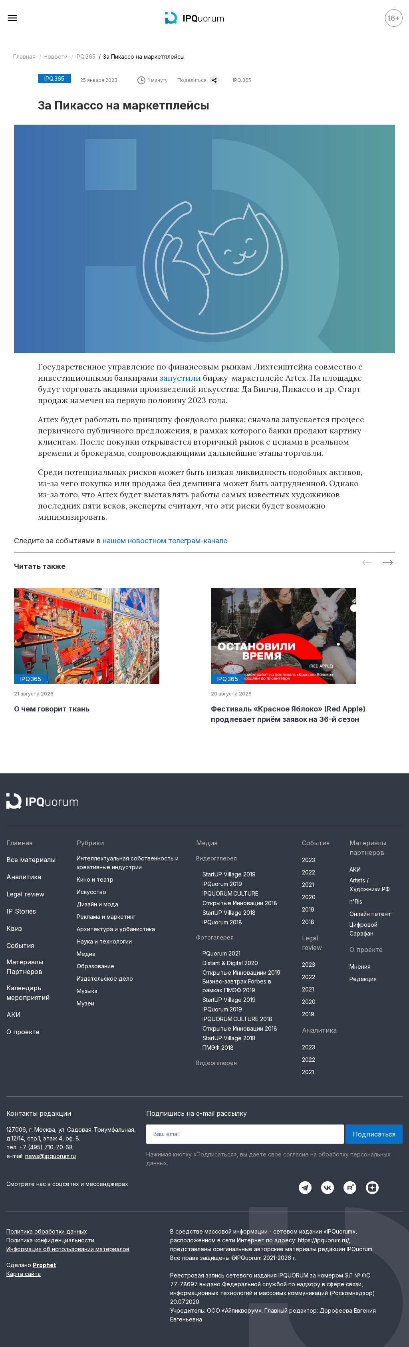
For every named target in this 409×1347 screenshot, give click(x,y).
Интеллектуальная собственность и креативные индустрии (128, 862)
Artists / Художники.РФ (369, 884)
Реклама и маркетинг (106, 916)
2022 (308, 872)
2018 (308, 921)
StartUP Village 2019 (229, 874)
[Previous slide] (367, 563)
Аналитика (23, 877)
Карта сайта (23, 1273)
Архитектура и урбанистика (116, 929)
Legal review (25, 894)
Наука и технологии (104, 941)
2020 (309, 897)
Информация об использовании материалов (67, 1249)
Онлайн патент (370, 913)
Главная (24, 56)
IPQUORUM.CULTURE (230, 893)
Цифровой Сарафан (363, 929)
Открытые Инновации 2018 (240, 903)
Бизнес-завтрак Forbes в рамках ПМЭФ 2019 (237, 985)
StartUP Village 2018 (229, 912)
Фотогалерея (215, 937)
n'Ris (355, 901)
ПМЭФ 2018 (218, 1047)
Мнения (360, 966)
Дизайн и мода (97, 904)
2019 (308, 909)
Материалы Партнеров (24, 966)
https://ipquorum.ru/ (323, 1240)
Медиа (86, 953)
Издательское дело (105, 978)
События (20, 946)
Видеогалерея (216, 858)
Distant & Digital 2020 (230, 963)
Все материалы (31, 860)
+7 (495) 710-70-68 (46, 1147)
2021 (308, 884)
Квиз (14, 928)
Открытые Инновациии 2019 (241, 972)
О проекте (23, 1032)
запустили (180, 378)
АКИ (13, 1015)
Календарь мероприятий (28, 992)
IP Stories (21, 911)
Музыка (87, 990)
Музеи (85, 1003)
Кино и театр (95, 879)
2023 (308, 859)
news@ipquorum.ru (50, 1155)
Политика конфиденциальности (50, 1240)
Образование (95, 966)
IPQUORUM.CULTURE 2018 (237, 1018)
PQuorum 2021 (221, 953)
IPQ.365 (85, 56)
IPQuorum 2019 (222, 883)
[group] (106, 651)
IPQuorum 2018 (222, 922)
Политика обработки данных (46, 1231)
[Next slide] (388, 563)
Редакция (363, 978)
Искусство (91, 891)
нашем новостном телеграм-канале (165, 540)
